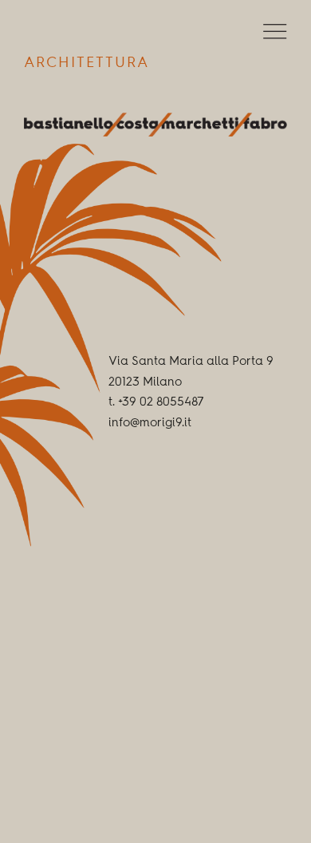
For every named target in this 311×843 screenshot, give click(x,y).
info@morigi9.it (149, 423)
